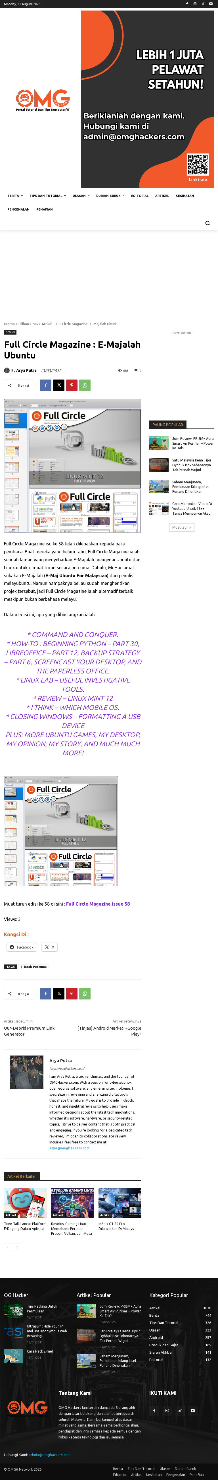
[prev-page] (7, 1247)
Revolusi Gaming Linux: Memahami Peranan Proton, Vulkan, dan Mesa (71, 1228)
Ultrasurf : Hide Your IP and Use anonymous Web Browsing (47, 1331)
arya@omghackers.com (69, 1148)
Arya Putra (26, 370)
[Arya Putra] (7, 370)
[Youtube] (210, 4)
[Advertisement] (109, 272)
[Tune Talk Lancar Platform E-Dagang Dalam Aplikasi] (25, 1203)
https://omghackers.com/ (66, 1068)
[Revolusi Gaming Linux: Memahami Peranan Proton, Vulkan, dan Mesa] (72, 1203)
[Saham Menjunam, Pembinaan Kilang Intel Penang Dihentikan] (159, 487)
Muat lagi (179, 527)
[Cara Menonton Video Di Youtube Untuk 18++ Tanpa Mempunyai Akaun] (159, 508)
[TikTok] (203, 4)
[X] (58, 385)
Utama (9, 324)
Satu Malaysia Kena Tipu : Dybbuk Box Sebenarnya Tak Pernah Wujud (192, 465)
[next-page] (16, 1247)
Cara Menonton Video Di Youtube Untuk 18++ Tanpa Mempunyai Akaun (192, 508)
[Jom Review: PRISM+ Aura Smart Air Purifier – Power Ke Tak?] (159, 443)
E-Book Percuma (33, 966)
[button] (207, 223)
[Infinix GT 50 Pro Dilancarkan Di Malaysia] (119, 1203)
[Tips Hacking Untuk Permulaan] (13, 1311)
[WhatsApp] (85, 385)
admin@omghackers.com (50, 1455)
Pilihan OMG (28, 324)
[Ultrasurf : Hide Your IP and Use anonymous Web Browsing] (13, 1331)
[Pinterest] (71, 385)
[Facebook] (187, 4)
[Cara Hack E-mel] (13, 1356)
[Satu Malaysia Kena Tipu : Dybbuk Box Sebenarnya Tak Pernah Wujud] (159, 465)
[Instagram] (195, 4)
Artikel (47, 324)
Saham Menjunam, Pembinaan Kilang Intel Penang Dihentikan (190, 487)
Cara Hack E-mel (40, 1351)
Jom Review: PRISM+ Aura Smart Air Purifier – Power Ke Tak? (193, 443)
